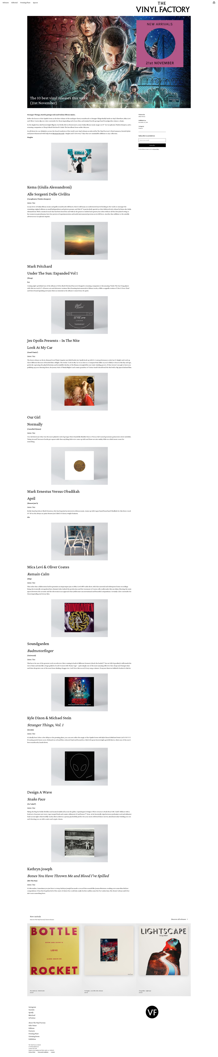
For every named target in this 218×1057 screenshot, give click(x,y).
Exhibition (32, 1039)
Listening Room (34, 1036)
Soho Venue (33, 1025)
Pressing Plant (25, 2)
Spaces (35, 2)
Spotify (31, 1012)
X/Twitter (32, 1018)
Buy (34, 203)
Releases (6, 2)
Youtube (31, 1010)
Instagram (32, 1007)
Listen (29, 203)
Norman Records (58, 133)
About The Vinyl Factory (37, 1023)
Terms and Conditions (43, 1052)
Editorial (14, 2)
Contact (53, 1052)
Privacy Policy (32, 1052)
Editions (31, 1028)
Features (32, 1031)
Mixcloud (32, 1015)
